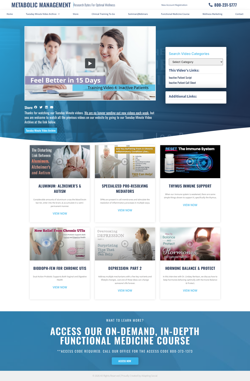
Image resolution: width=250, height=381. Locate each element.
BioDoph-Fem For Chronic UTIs (59, 268)
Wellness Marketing (212, 14)
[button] (35, 107)
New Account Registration (174, 5)
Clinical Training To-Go (103, 14)
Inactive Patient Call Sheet (182, 83)
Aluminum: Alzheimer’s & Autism (59, 188)
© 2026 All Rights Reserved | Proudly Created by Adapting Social (125, 375)
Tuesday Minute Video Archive (41, 14)
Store (75, 14)
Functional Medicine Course (175, 14)
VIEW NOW (60, 213)
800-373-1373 (181, 351)
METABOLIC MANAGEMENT (41, 4)
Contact (239, 14)
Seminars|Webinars (138, 14)
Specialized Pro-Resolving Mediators (125, 188)
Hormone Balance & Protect (190, 268)
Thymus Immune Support (190, 186)
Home (10, 14)
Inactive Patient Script (180, 77)
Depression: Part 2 (124, 268)
